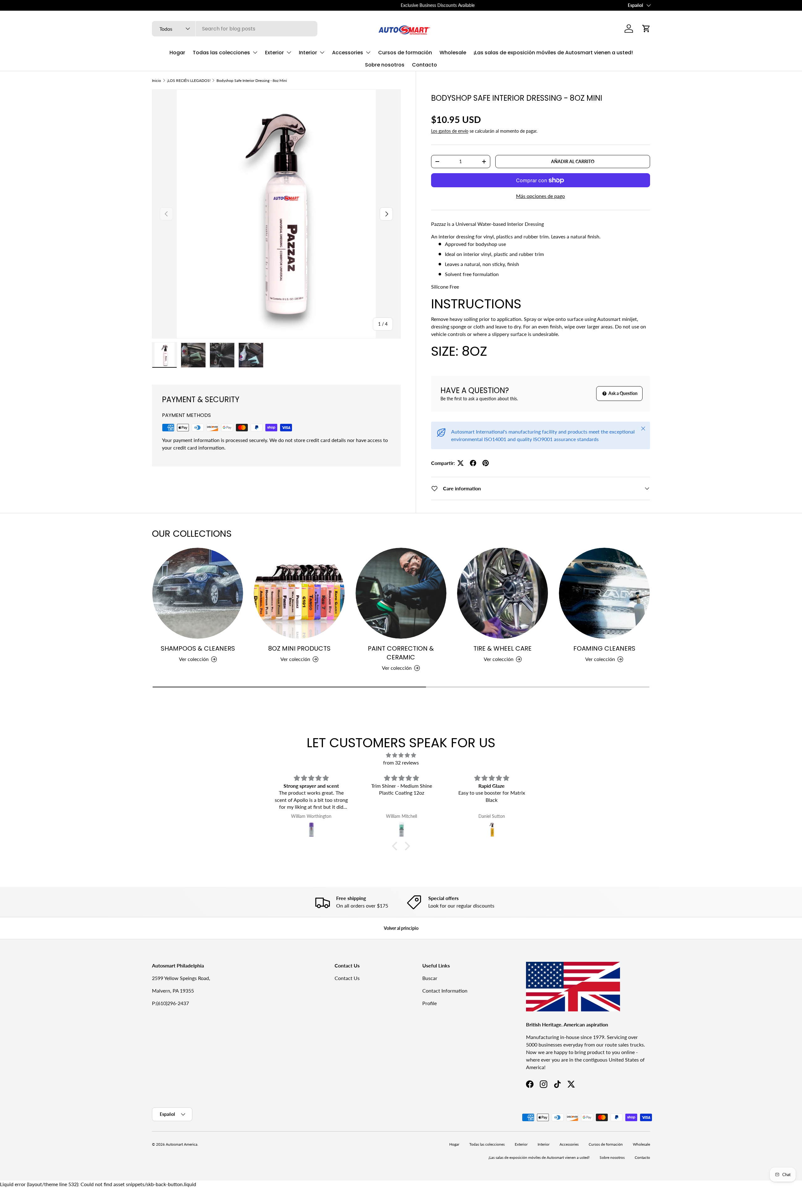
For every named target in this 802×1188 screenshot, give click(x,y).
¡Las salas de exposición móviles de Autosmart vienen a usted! (553, 52)
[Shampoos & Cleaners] (197, 593)
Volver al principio (401, 928)
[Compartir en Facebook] (473, 463)
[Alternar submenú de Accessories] (368, 52)
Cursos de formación (405, 52)
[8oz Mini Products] (299, 593)
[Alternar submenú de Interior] (322, 52)
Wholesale (453, 52)
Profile (429, 1003)
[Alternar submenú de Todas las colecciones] (255, 52)
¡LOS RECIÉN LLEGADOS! (189, 80)
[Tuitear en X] (460, 463)
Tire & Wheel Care (502, 648)
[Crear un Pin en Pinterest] (485, 463)
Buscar (429, 978)
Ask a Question (622, 393)
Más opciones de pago (540, 196)
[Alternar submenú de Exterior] (289, 52)
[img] (401, 755)
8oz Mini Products (299, 648)
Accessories (347, 52)
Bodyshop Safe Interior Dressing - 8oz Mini (251, 80)
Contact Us (347, 978)
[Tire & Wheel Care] (502, 593)
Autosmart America (181, 1144)
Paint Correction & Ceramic (401, 653)
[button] (646, 28)
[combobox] (234, 28)
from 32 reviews (401, 762)
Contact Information (444, 991)
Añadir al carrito (572, 161)
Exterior (274, 52)
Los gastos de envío (449, 131)
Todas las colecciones (221, 52)
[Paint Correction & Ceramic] (401, 593)
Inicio (156, 80)
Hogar (177, 52)
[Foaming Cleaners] (604, 593)
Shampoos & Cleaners (198, 648)
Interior (308, 52)
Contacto (424, 64)
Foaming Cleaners (604, 648)
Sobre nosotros (384, 64)
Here (215, 5)
